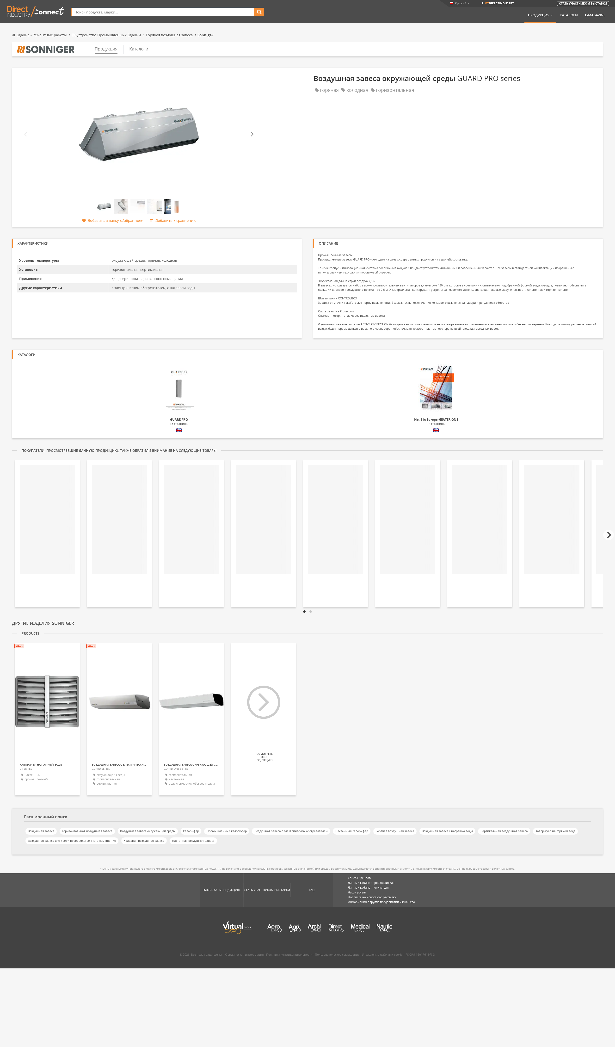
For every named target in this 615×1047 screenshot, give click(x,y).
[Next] (251, 134)
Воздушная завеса (41, 831)
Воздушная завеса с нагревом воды (447, 831)
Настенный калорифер (351, 831)
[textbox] (163, 12)
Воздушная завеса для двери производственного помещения (72, 841)
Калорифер (191, 831)
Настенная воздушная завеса (193, 841)
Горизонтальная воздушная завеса (87, 831)
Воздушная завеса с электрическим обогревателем (291, 831)
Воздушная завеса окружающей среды (147, 831)
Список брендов (359, 878)
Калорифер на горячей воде (555, 831)
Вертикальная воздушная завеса (504, 831)
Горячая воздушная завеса (395, 831)
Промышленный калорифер (227, 831)
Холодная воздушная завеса (144, 841)
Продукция (538, 15)
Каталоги (569, 15)
